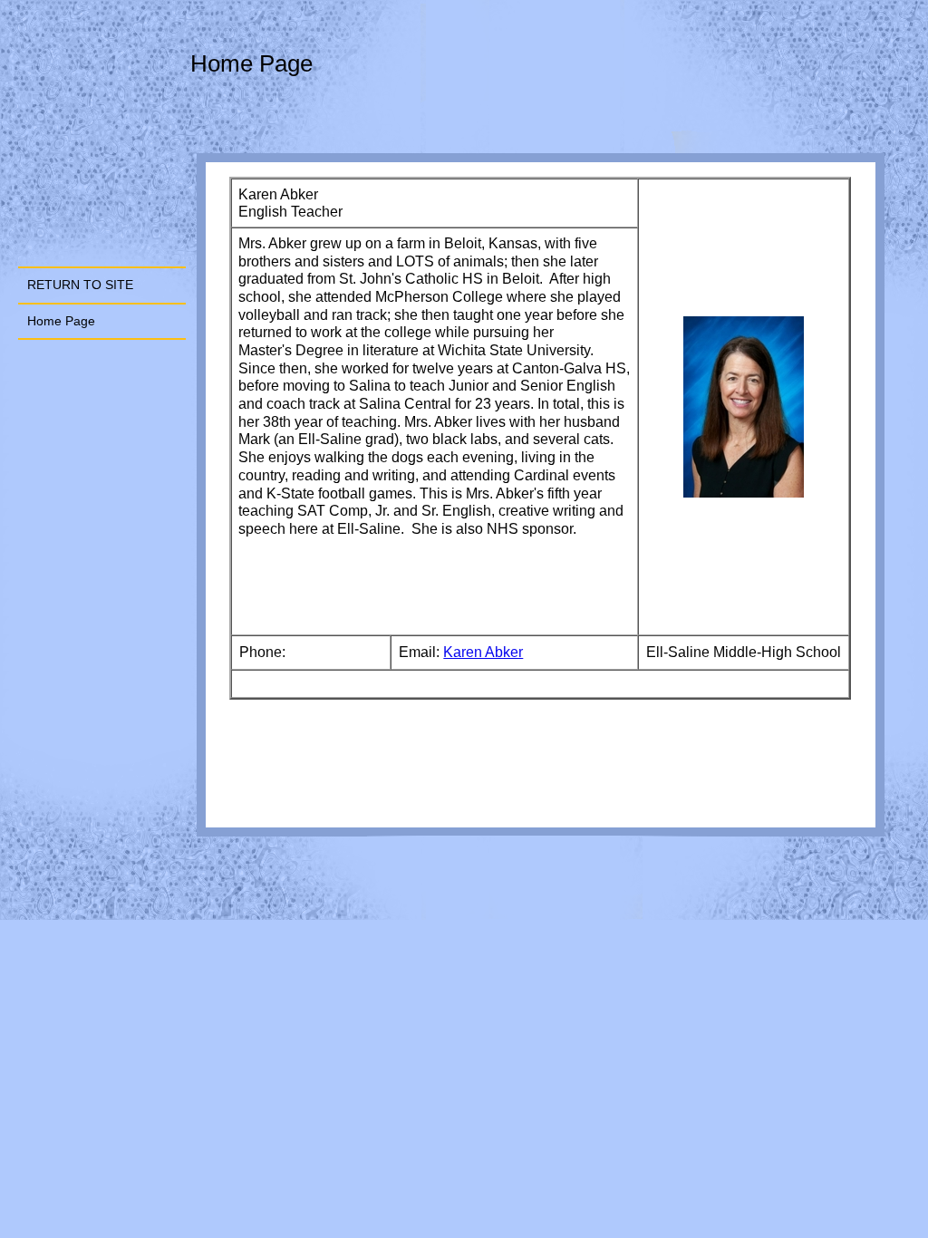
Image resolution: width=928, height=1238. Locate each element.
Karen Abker (483, 652)
